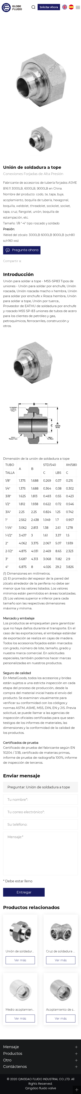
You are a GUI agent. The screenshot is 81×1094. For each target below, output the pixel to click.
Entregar (24, 892)
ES (71, 7)
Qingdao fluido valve (40, 1088)
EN (64, 7)
